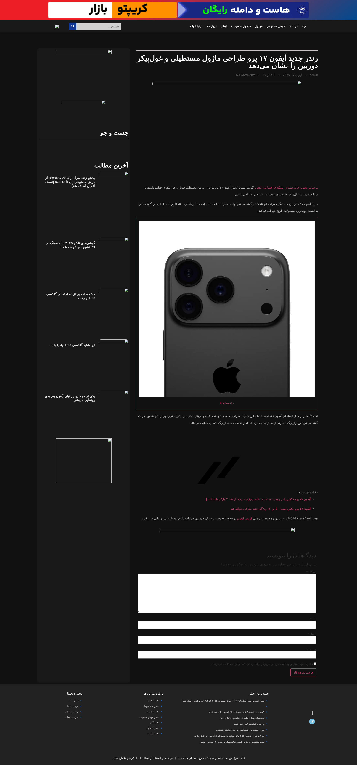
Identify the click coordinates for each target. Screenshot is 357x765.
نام (313, 619)
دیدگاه (311, 571)
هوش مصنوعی (275, 26)
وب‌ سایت (310, 648)
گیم (304, 26)
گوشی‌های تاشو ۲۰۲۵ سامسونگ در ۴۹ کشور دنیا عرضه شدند (70, 245)
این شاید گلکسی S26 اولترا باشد (72, 345)
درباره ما (211, 26)
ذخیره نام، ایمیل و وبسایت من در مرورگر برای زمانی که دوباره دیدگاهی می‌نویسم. (261, 663)
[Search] (72, 26)
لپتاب (223, 26)
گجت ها (293, 26)
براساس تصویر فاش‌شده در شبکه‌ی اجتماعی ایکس (286, 187)
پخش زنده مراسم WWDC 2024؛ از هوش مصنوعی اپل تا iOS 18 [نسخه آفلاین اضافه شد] (70, 182)
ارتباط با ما (195, 26)
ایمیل (311, 633)
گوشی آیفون (244, 518)
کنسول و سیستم (241, 26)
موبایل (259, 26)
